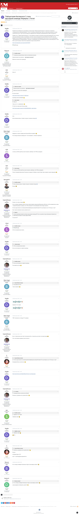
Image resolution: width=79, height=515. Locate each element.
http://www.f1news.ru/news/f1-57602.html (20, 95)
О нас (18, 1)
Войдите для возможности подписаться (44, 16)
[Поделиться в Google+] (5, 503)
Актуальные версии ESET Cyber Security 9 (71, 50)
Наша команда (9, 1)
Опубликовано (17, 28)
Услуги (2, 1)
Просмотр (4, 8)
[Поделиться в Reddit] (10, 503)
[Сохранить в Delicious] (9, 503)
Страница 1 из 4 (16, 25)
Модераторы (14, 10)
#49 (36, 118)
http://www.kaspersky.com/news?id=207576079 (21, 42)
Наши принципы (14, 1)
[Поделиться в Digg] (7, 503)
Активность (11, 8)
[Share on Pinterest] (14, 503)
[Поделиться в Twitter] (1, 503)
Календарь (8, 10)
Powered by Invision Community (39, 513)
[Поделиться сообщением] (58, 28)
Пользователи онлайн (23, 10)
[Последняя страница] (12, 25)
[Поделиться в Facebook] (3, 503)
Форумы (2, 10)
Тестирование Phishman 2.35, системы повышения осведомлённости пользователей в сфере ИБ (71, 58)
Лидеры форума (19, 8)
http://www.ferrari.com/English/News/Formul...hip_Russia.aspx (24, 373)
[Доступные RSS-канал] (77, 506)
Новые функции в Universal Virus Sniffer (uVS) (71, 29)
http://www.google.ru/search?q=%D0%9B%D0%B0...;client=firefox (24, 108)
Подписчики (54, 16)
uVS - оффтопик (67, 68)
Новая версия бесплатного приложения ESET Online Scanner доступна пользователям (71, 39)
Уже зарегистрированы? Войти (71, 4)
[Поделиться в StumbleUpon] (12, 503)
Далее (9, 25)
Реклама (5, 1)
